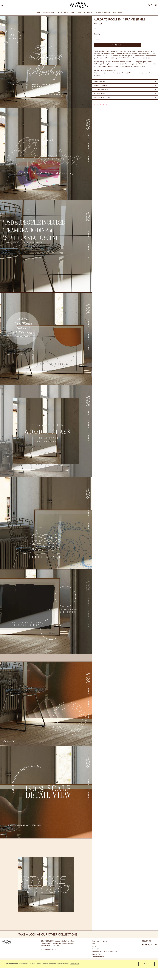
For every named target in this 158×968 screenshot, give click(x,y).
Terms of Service (98, 957)
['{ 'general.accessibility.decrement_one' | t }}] (94, 37)
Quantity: (97, 34)
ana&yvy (52, 949)
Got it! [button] (146, 964)
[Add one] (100, 37)
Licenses (95, 949)
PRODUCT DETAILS (100, 85)
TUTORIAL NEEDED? (101, 89)
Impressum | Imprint (99, 941)
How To (95, 946)
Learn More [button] (74, 964)
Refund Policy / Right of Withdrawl (104, 951)
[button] (152, 4)
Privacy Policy (97, 954)
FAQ (93, 944)
